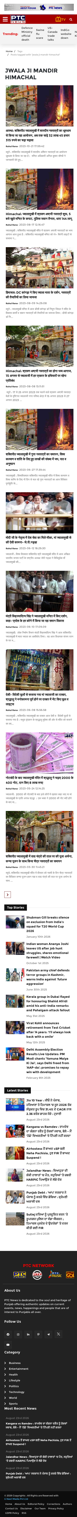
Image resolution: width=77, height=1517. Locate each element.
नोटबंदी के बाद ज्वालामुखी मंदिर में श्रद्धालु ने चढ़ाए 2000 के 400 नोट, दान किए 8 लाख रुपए (39, 780)
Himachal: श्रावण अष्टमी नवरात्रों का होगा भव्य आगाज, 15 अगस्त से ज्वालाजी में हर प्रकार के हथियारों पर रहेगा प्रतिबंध (39, 375)
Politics (14, 1386)
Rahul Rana (12, 146)
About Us (20, 1504)
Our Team (40, 1508)
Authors (67, 1504)
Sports (13, 1403)
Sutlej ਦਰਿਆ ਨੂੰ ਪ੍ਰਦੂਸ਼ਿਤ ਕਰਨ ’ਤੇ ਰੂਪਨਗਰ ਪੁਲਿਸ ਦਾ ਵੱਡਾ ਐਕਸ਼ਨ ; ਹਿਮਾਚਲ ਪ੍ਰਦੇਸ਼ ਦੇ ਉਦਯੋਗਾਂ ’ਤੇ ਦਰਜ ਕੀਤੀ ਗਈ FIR (47, 1221)
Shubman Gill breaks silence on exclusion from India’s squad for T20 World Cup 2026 (47, 924)
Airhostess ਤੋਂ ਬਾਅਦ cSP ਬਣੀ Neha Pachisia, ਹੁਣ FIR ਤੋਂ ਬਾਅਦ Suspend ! (48, 1153)
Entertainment (18, 1368)
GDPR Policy (12, 1513)
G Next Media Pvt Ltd (16, 1499)
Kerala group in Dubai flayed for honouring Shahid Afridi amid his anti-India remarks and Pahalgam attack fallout (48, 1003)
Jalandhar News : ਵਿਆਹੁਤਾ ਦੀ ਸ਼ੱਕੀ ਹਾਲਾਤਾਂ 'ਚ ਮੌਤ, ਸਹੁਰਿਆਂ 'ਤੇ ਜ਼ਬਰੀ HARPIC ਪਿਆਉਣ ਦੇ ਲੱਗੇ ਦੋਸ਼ (48, 1175)
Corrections (53, 1504)
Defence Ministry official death (27, 33)
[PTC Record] (37, 1274)
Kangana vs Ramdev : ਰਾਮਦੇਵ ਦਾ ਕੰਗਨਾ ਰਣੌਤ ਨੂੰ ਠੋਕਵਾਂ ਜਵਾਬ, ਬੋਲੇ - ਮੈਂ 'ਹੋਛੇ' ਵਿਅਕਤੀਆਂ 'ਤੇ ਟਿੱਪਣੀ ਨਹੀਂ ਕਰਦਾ (49, 1131)
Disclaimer (26, 1508)
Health (13, 1374)
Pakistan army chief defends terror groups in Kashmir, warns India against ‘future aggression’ (48, 977)
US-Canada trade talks (52, 33)
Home (9, 51)
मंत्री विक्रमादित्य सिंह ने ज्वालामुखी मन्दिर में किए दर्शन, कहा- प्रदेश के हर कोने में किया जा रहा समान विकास (37, 618)
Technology (16, 1392)
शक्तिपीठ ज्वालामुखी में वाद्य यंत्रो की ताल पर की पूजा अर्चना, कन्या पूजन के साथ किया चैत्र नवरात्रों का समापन (39, 858)
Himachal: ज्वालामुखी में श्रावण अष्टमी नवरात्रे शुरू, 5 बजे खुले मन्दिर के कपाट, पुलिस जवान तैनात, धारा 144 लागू (39, 216)
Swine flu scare (40, 34)
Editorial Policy (36, 1504)
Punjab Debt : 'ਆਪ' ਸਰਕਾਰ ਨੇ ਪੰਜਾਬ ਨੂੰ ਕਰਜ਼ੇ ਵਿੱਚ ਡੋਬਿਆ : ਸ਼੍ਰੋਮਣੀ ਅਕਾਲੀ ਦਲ (46, 1197)
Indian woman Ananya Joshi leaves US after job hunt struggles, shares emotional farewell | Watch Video (47, 950)
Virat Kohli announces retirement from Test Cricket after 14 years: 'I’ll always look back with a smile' (48, 1029)
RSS (24, 1513)
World (13, 1398)
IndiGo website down (66, 34)
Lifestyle (14, 1380)
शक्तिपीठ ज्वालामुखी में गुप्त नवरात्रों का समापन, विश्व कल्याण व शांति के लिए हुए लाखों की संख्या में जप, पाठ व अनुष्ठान (36, 459)
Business (15, 1363)
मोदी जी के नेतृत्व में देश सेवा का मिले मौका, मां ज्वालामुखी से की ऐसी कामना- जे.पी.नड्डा (38, 540)
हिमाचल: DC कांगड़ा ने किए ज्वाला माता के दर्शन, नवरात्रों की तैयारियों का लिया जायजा (38, 295)
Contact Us (11, 1508)
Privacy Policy (56, 1508)
